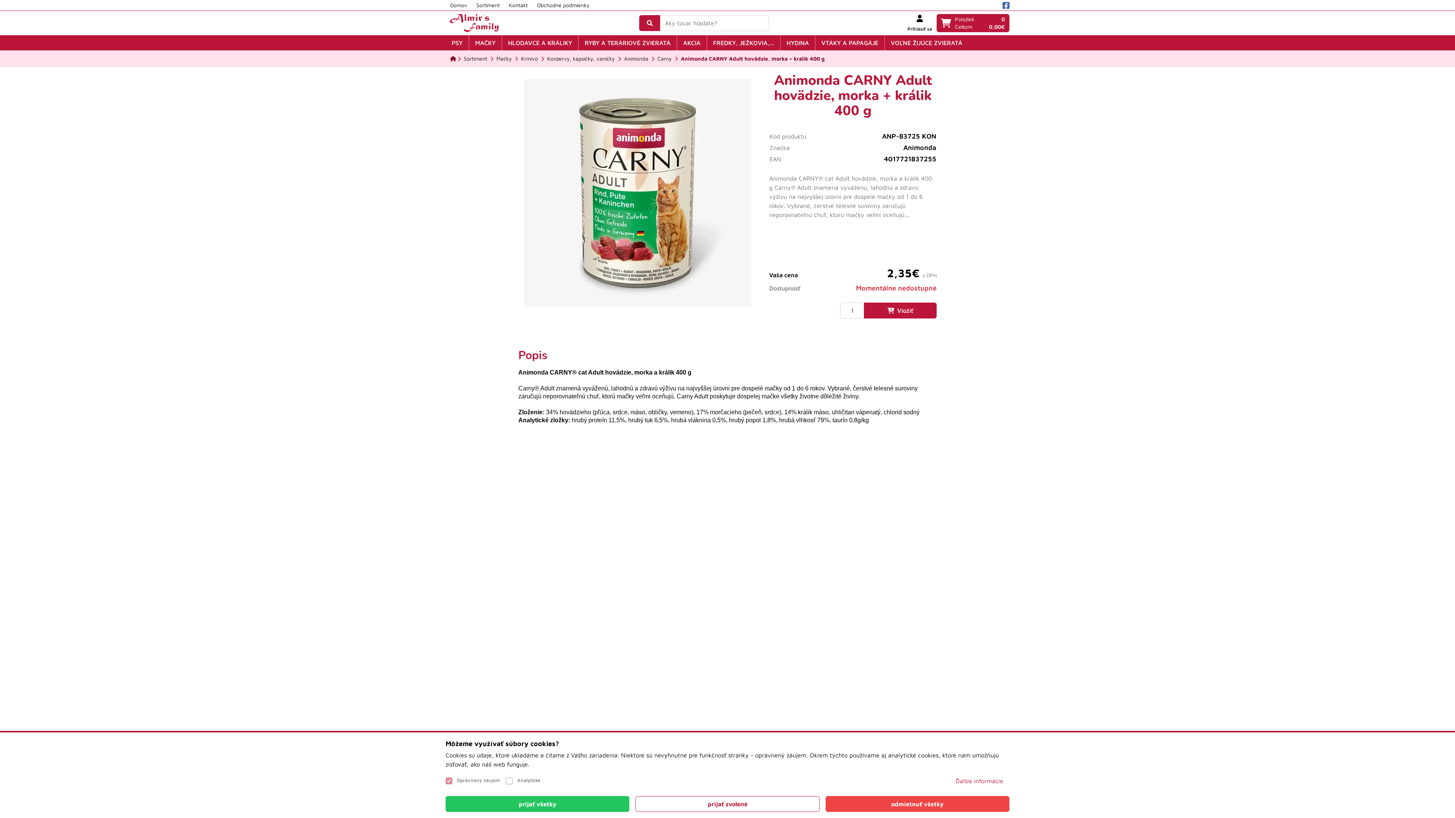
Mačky (485, 42)
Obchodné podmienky (563, 5)
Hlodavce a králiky (540, 42)
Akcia (692, 42)
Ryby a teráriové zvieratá (628, 42)
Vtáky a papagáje (849, 42)
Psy (457, 42)
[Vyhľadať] (649, 23)
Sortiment (488, 5)
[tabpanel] (727, 386)
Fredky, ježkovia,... (743, 42)
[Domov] (453, 58)
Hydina (798, 42)
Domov (458, 5)
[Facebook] (1006, 5)
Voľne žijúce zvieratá (926, 42)
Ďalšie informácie (979, 780)
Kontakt (518, 5)
